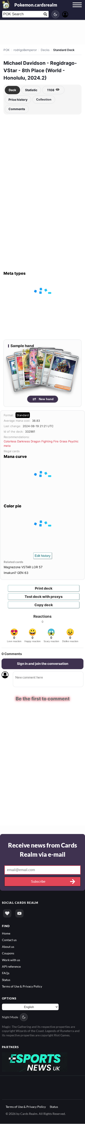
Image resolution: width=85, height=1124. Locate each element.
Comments (16, 109)
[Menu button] (77, 9)
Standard (23, 415)
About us (8, 946)
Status (6, 979)
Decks (45, 50)
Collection (43, 99)
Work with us (11, 959)
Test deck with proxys (44, 596)
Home (6, 933)
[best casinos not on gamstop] (34, 1061)
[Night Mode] (55, 14)
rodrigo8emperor (25, 50)
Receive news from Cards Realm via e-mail (42, 849)
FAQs (5, 973)
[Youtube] (19, 913)
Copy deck (43, 605)
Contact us (9, 939)
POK (6, 50)
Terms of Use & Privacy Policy (22, 986)
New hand (46, 399)
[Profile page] (65, 14)
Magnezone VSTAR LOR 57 (23, 567)
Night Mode (10, 1016)
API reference (11, 966)
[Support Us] (7, 913)
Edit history (43, 556)
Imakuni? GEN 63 (16, 573)
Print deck (44, 588)
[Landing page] (6, 4)
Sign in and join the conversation (42, 664)
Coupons (8, 953)
